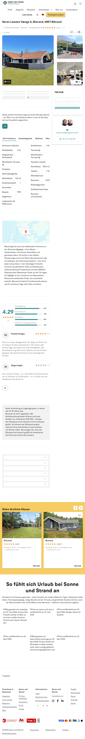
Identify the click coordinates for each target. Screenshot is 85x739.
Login (37, 694)
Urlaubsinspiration (9, 707)
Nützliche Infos (41, 697)
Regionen (6, 703)
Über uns (59, 10)
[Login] (75, 3)
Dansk (73, 703)
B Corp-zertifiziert (23, 697)
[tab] (14, 537)
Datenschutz (50, 730)
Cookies (65, 730)
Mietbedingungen (9, 733)
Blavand (24, 28)
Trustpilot (6, 676)
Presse (21, 709)
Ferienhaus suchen (56, 15)
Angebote (19, 10)
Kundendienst (71, 10)
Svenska (74, 700)
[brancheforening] (9, 722)
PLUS (10, 10)
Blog (4, 710)
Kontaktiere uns (57, 696)
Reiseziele (31, 10)
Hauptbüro (23, 702)
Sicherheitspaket (42, 701)
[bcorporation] (39, 722)
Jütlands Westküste (11, 28)
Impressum (34, 730)
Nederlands (75, 693)
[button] (15, 620)
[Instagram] (53, 700)
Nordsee (19, 249)
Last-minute (27, 15)
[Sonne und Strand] (13, 3)
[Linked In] (62, 700)
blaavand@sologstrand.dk (67, 133)
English (73, 689)
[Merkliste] (80, 3)
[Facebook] (58, 700)
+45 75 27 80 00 (68, 139)
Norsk (73, 696)
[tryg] (32, 722)
